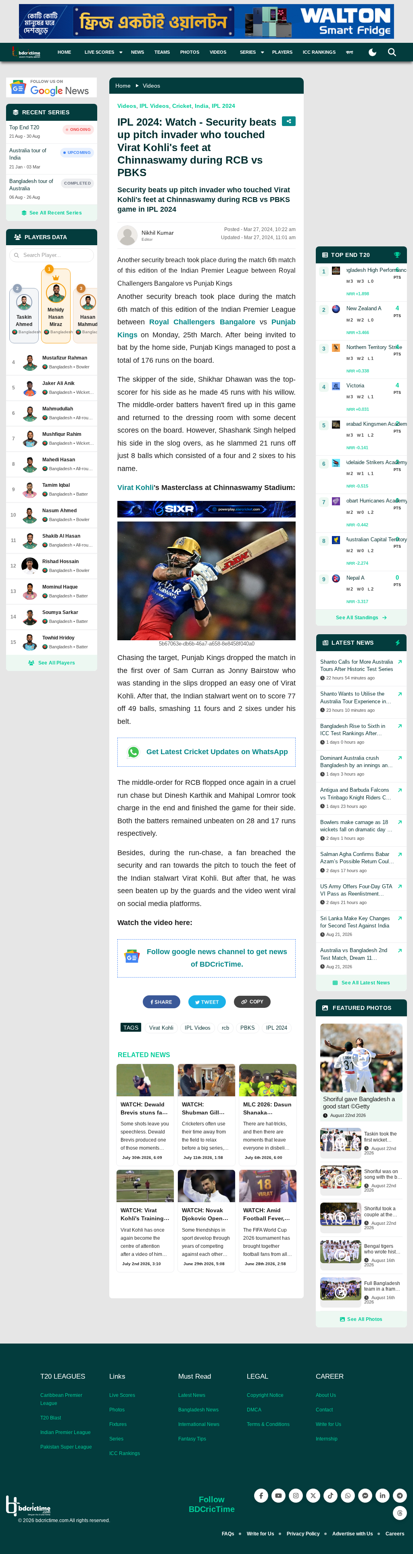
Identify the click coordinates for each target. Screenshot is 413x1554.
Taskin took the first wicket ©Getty (380, 1137)
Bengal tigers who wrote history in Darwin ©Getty (383, 1249)
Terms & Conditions (268, 1424)
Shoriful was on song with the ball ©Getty (383, 1174)
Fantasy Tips (192, 1439)
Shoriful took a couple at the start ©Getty (380, 1212)
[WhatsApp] (348, 1496)
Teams (162, 52)
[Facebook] (261, 1496)
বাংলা (349, 52)
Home (64, 52)
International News (198, 1424)
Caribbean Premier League (61, 1399)
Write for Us (328, 1424)
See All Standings (357, 617)
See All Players (56, 663)
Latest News (191, 1395)
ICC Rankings (319, 52)
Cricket (182, 106)
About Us (326, 1395)
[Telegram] (400, 1496)
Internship (327, 1439)
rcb (225, 1028)
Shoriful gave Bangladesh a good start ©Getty (359, 1103)
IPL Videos (154, 106)
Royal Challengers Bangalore (202, 322)
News (137, 52)
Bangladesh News (198, 1410)
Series (116, 1439)
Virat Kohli (135, 488)
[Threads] (400, 1513)
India (202, 106)
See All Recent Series (55, 213)
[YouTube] (278, 1496)
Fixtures (118, 1424)
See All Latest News (366, 983)
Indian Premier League (65, 1432)
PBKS (247, 1028)
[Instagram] (296, 1496)
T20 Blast (50, 1418)
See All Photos (364, 1319)
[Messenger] (365, 1496)
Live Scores (122, 1395)
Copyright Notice (265, 1395)
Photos (189, 52)
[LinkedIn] (382, 1496)
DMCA (254, 1410)
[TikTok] (330, 1496)
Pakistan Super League (66, 1447)
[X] (313, 1496)
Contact (324, 1410)
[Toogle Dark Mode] (372, 52)
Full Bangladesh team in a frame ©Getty (382, 1286)
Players (282, 52)
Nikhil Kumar (158, 232)
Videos (218, 52)
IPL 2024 (223, 106)
